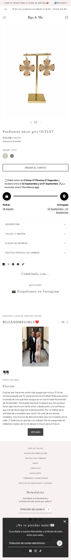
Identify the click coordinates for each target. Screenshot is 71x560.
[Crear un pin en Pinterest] (13, 264)
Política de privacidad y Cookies (35, 483)
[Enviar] (59, 543)
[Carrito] (66, 17)
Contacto (35, 468)
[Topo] (5, 156)
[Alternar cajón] (4, 17)
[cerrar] (64, 521)
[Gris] (12, 156)
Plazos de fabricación (35, 453)
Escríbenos (30, 187)
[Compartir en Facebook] (4, 264)
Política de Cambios (35, 458)
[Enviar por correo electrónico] (18, 264)
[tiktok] (40, 551)
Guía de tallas (35, 448)
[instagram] (35, 551)
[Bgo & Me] (35, 17)
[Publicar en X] (8, 264)
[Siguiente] (67, 322)
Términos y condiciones (35, 478)
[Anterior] (31, 122)
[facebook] (30, 551)
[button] (23, 264)
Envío (35, 463)
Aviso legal (35, 473)
